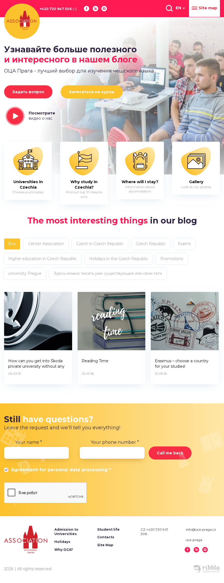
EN (178, 7)
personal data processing (78, 469)
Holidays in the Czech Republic (118, 258)
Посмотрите (42, 116)
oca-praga (194, 540)
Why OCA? (63, 550)
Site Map (105, 545)
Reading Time (95, 360)
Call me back (170, 453)
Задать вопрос (28, 91)
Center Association (46, 243)
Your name (28, 442)
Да (7, 470)
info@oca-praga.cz (201, 529)
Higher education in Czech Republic (42, 258)
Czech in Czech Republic (99, 243)
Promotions (171, 258)
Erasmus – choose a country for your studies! (181, 363)
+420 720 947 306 (58, 9)
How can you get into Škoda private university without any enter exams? (36, 364)
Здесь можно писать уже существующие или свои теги (108, 273)
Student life (108, 529)
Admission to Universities (66, 531)
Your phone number (115, 442)
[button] (169, 8)
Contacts (105, 537)
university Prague (25, 273)
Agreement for (61, 469)
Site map (208, 7)
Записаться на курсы (91, 91)
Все (12, 243)
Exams (184, 243)
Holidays (62, 542)
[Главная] (22, 21)
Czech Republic (151, 243)
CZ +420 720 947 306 (154, 531)
